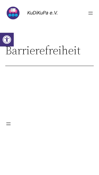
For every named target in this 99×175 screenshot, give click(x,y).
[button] (7, 39)
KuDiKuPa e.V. (42, 12)
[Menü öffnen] (90, 13)
